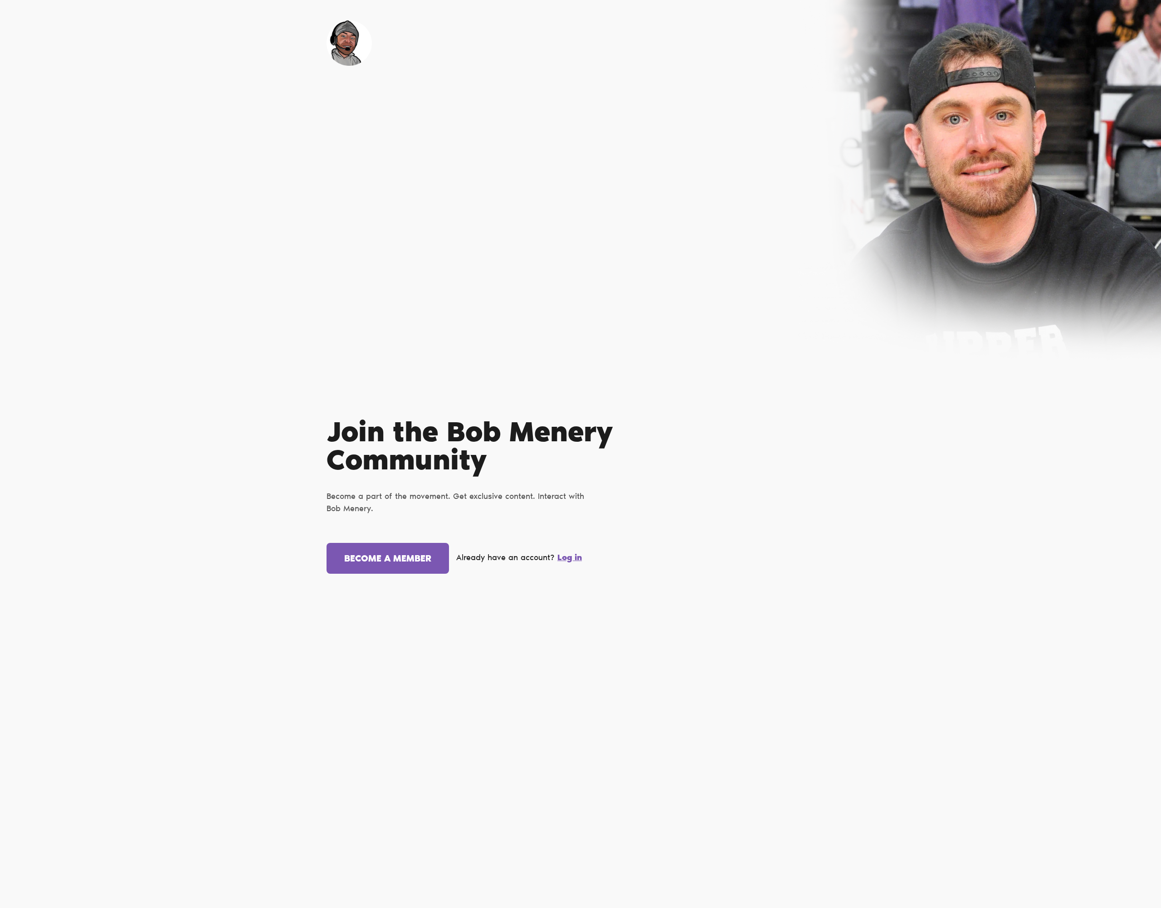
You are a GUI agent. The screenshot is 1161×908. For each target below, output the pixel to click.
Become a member (387, 559)
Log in (569, 558)
